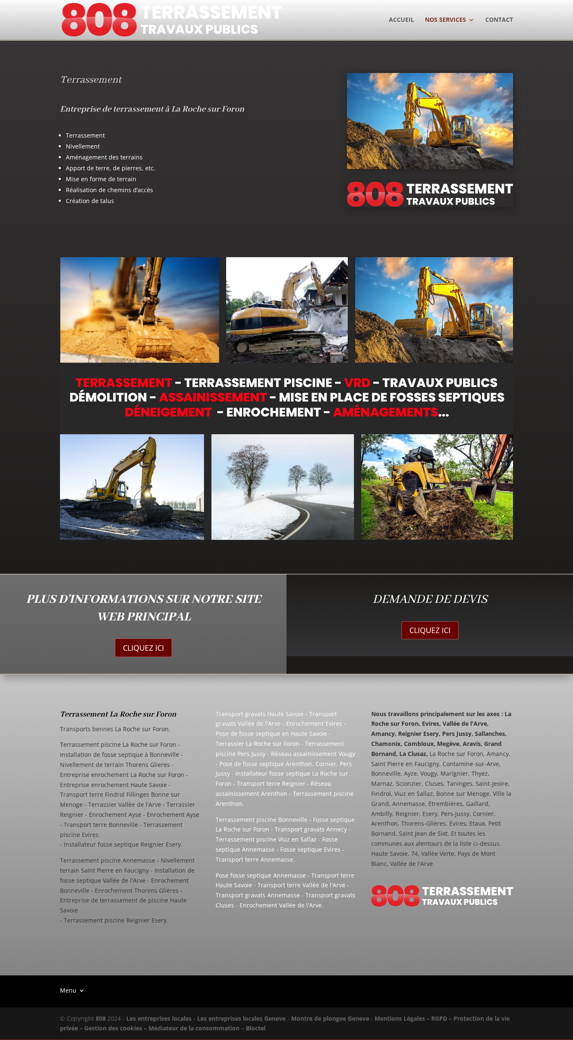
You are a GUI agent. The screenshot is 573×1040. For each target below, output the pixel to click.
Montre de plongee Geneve (330, 1018)
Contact (499, 20)
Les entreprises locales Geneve (241, 1018)
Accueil (401, 20)
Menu (68, 989)
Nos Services (445, 20)
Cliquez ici (143, 648)
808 (101, 1018)
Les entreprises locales (159, 1018)
